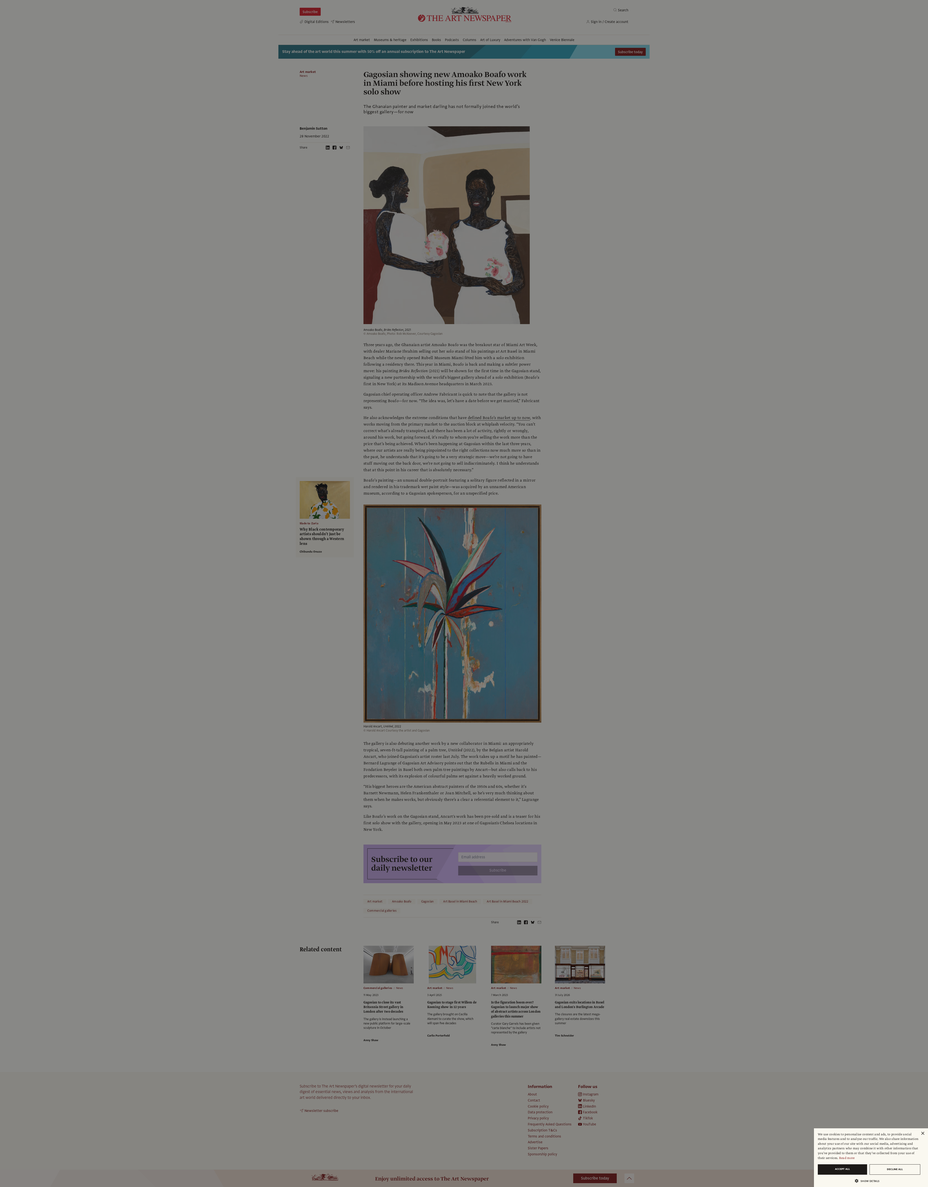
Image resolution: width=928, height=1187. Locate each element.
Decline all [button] (895, 1169)
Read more (847, 1158)
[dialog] (871, 1157)
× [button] (922, 1133)
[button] (869, 1181)
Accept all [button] (842, 1169)
